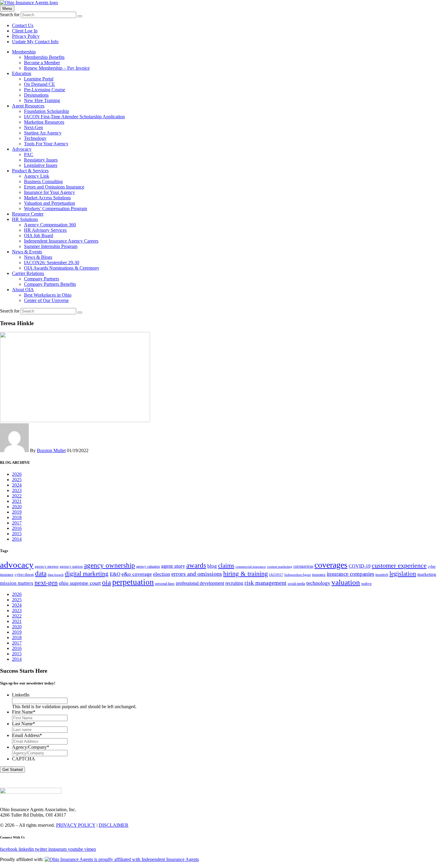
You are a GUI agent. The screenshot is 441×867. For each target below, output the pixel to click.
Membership (24, 51)
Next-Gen (33, 127)
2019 (17, 512)
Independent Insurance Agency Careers (61, 240)
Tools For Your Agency (46, 143)
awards (196, 565)
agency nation (71, 566)
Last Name (23, 723)
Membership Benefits (44, 57)
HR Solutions (25, 219)
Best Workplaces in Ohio (47, 295)
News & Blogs (38, 257)
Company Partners (41, 278)
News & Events (27, 251)
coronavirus (303, 566)
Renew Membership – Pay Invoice (57, 68)
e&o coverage (137, 574)
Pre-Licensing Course (44, 89)
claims (226, 565)
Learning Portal (38, 78)
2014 (17, 539)
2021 (17, 501)
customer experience (399, 565)
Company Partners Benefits (50, 284)
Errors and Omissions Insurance (54, 186)
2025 (17, 479)
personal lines (165, 584)
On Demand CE (39, 84)
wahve (366, 583)
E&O (115, 574)
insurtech (381, 574)
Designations (36, 95)
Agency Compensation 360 (50, 224)
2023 (17, 490)
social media (296, 584)
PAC (28, 154)
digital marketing (87, 573)
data (40, 573)
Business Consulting (43, 181)
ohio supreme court (80, 583)
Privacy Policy (26, 36)
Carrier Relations (28, 273)
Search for (10, 14)
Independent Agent (297, 574)
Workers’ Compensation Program (55, 208)
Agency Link (36, 176)
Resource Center (28, 213)
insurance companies (350, 574)
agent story (173, 566)
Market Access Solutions (47, 197)
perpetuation (133, 582)
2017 (17, 522)
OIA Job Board (38, 235)
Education (21, 73)
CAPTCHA (23, 758)
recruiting (234, 583)
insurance (319, 574)
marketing (426, 574)
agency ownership (109, 565)
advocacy (17, 564)
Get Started (12, 769)
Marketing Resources (44, 122)
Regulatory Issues (41, 159)
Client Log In (25, 30)
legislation (402, 573)
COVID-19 (359, 566)
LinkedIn (20, 694)
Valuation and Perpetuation (49, 203)
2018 (17, 517)
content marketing (279, 566)
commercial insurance (251, 566)
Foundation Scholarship (46, 111)
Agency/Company (30, 747)
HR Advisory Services (45, 230)
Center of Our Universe (46, 300)
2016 (17, 528)
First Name (23, 711)
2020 (17, 506)
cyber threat (24, 574)
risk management (265, 582)
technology (318, 583)
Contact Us (22, 25)
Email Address (27, 735)
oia (106, 582)
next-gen (46, 582)
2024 (17, 485)
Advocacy (22, 149)
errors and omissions (196, 573)
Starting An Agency (43, 132)
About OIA (23, 289)
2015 (17, 533)
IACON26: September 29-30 (51, 262)
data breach (56, 574)
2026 (17, 474)
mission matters (16, 583)
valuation (346, 582)
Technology (35, 138)
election (161, 574)
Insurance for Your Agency (49, 192)
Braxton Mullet (51, 450)
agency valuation (148, 566)
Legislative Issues (40, 165)
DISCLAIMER (113, 825)
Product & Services (30, 170)
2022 (17, 495)
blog (212, 566)
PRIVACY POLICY (75, 825)
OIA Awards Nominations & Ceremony (61, 267)
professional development (200, 583)
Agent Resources (28, 105)
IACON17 (276, 574)
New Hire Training (42, 100)
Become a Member (42, 62)
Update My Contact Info (35, 41)
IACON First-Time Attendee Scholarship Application (74, 116)
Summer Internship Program (50, 246)
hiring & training (245, 573)
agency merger (46, 566)
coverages (330, 564)
